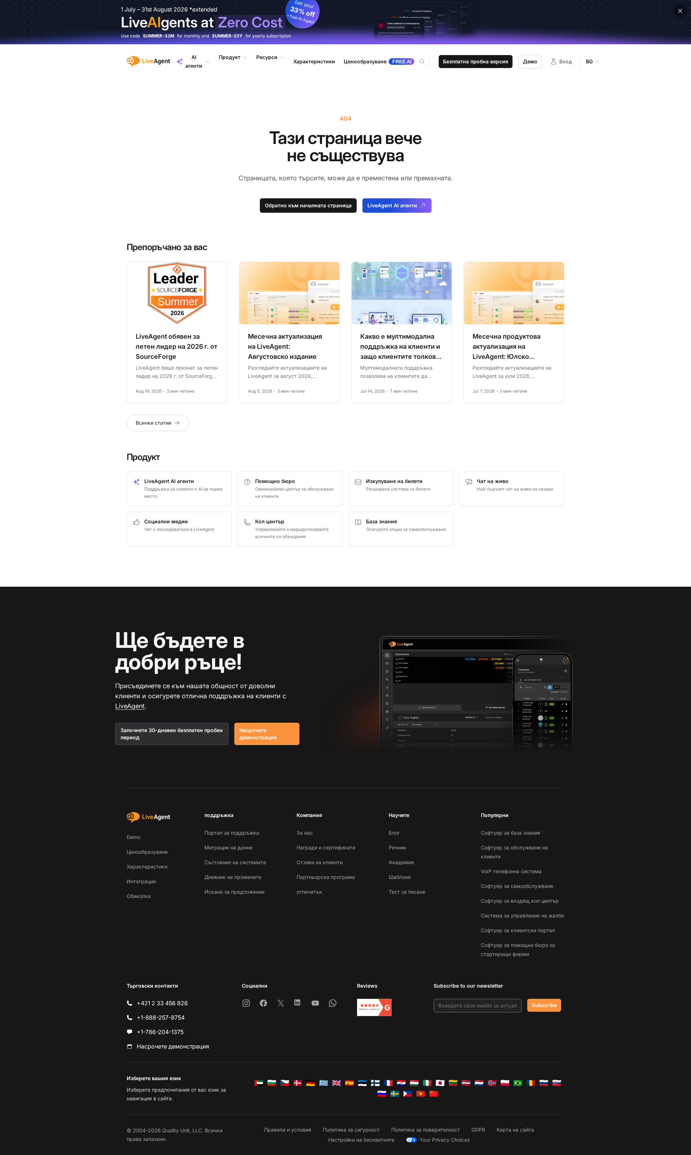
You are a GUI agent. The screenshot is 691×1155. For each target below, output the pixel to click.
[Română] (531, 1083)
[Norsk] (492, 1083)
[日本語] (440, 1083)
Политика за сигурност (351, 1130)
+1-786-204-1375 (160, 1032)
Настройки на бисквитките (361, 1140)
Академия (401, 862)
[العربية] (258, 1083)
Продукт (229, 57)
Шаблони (400, 877)
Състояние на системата (235, 862)
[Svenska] (394, 1094)
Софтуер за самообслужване (517, 886)
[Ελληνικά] (323, 1083)
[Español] (349, 1083)
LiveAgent (130, 706)
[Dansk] (297, 1083)
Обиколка (139, 896)
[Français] (388, 1083)
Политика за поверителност (425, 1130)
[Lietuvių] (453, 1083)
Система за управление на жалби (522, 915)
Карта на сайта (515, 1130)
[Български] (271, 1083)
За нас (305, 833)
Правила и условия (287, 1130)
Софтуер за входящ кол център (520, 901)
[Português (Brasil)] (518, 1083)
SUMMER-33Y (227, 36)
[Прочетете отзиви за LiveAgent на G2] (374, 1007)
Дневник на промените (232, 877)
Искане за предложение (234, 892)
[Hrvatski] (401, 1083)
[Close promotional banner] (680, 10)
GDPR (478, 1130)
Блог (394, 833)
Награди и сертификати (326, 847)
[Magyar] (414, 1083)
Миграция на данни (228, 847)
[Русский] (543, 1083)
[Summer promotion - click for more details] (345, 22)
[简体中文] (433, 1094)
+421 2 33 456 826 (162, 1003)
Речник (397, 847)
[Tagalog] (407, 1094)
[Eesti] (362, 1083)
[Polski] (505, 1083)
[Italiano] (427, 1083)
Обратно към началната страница (308, 205)
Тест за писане (407, 892)
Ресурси (266, 57)
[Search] (426, 61)
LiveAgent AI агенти (392, 205)
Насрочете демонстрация (258, 733)
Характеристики (147, 866)
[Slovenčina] (556, 1083)
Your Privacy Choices (445, 1140)
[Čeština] (284, 1083)
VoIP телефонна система (511, 871)
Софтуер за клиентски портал (518, 930)
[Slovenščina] (382, 1094)
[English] (336, 1083)
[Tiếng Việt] (420, 1094)
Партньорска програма (326, 877)
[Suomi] (375, 1083)
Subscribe (544, 1005)
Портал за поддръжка (231, 833)
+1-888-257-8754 (161, 1017)
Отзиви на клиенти (320, 862)
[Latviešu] (466, 1083)
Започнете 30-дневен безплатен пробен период (172, 733)
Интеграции (141, 881)
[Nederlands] (479, 1083)
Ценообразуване (147, 852)
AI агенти (193, 61)
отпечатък (309, 892)
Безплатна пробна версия (475, 61)
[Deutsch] (310, 1083)
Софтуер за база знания (510, 833)
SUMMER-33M (158, 36)
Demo (133, 837)
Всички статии (153, 423)
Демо (530, 61)
